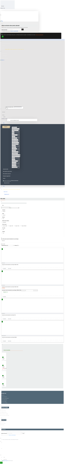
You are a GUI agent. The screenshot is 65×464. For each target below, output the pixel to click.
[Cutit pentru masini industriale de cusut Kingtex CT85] (7, 307)
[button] (2, 249)
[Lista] (4, 244)
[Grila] (2, 244)
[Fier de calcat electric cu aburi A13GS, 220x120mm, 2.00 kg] (4, 355)
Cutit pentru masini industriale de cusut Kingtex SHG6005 (9, 337)
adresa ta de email (4, 433)
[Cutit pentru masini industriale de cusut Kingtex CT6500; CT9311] (7, 256)
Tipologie (3, 231)
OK (2, 36)
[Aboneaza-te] (22, 29)
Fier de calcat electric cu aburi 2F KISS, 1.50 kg (4, 367)
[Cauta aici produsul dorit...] (5, 107)
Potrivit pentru (4, 224)
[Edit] (0, 14)
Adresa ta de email (4, 29)
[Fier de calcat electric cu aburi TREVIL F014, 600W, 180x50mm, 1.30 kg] (4, 373)
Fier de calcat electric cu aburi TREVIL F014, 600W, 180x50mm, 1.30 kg (4, 377)
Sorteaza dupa (4, 245)
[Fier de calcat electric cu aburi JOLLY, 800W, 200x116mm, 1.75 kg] (4, 381)
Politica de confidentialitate (39, 34)
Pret (3, 205)
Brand (3, 213)
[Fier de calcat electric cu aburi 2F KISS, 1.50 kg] (4, 363)
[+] (35, 290)
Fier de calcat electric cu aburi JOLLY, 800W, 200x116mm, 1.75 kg (4, 385)
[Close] (1, 1)
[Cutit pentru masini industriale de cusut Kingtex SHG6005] (7, 329)
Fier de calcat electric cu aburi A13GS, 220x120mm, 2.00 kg (4, 359)
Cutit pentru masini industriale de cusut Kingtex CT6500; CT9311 (10, 264)
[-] (23, 290)
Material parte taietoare (5, 220)
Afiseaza (15, 245)
